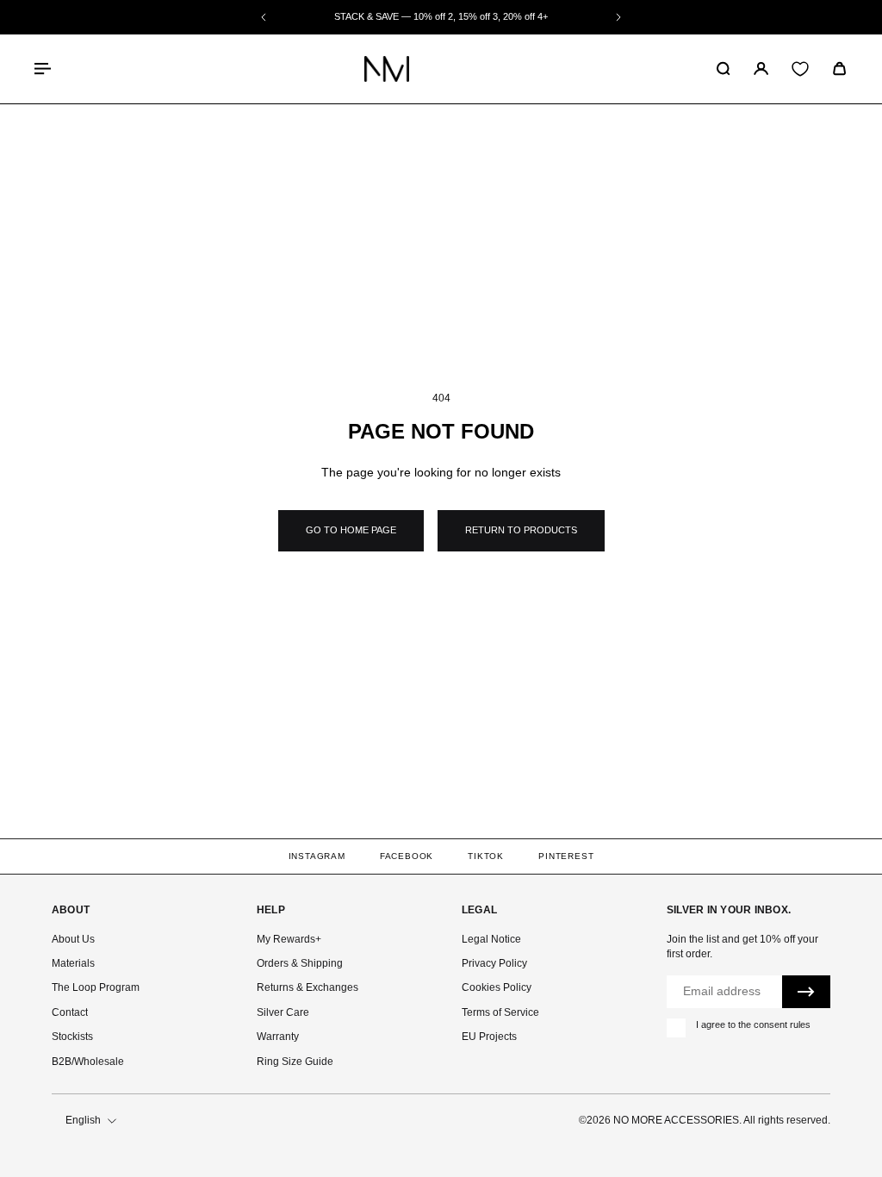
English (83, 1120)
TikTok (486, 856)
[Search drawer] (723, 68)
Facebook (406, 856)
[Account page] (761, 68)
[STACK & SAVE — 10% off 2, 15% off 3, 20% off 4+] (441, 16)
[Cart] (839, 68)
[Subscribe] (806, 991)
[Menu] (45, 68)
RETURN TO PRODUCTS (521, 530)
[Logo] (386, 69)
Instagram (317, 856)
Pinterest (565, 856)
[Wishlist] (800, 69)
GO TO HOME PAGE (351, 530)
